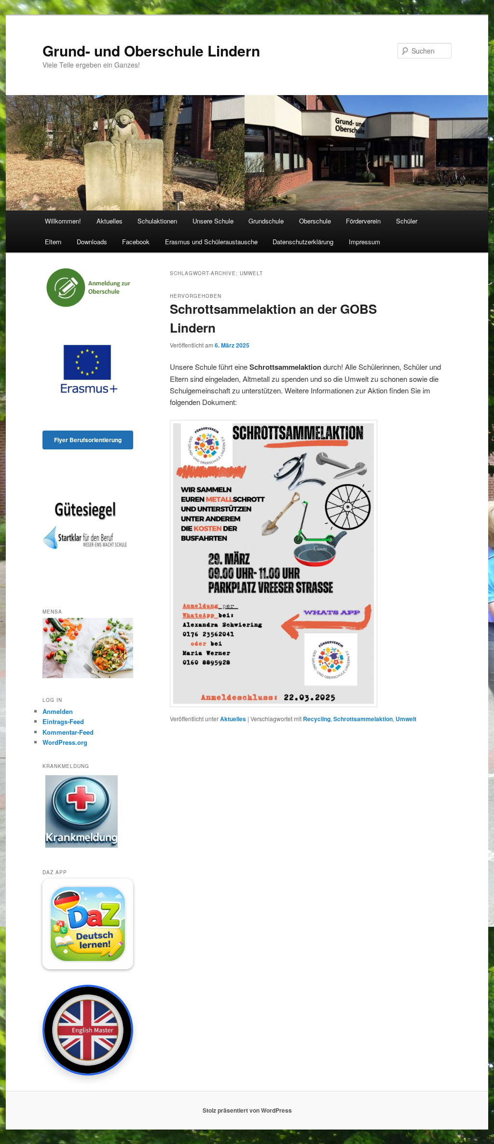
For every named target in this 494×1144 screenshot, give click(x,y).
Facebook (136, 241)
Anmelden (57, 711)
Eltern (53, 241)
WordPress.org (64, 742)
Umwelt (406, 718)
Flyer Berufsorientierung (88, 439)
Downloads (92, 241)
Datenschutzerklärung (303, 241)
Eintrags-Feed (63, 721)
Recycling (316, 718)
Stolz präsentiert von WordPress (247, 1110)
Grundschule (266, 220)
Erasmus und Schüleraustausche (211, 241)
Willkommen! (63, 220)
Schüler (406, 220)
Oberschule (315, 220)
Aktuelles (109, 220)
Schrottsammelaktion (363, 718)
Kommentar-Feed (68, 732)
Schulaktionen (157, 220)
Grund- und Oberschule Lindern (151, 50)
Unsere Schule (212, 220)
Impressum (364, 241)
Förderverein (363, 220)
